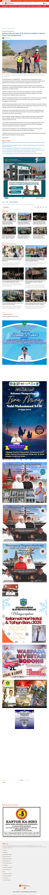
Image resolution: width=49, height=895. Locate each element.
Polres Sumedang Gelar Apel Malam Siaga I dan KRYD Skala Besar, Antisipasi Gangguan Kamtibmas (23, 150)
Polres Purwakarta (14, 202)
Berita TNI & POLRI (6, 31)
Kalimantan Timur (7, 861)
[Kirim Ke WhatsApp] (46, 207)
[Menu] (3, 3)
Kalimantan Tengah (7, 854)
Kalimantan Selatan (7, 858)
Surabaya (5, 865)
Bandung (5, 852)
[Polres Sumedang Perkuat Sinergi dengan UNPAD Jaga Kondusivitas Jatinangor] (24, 230)
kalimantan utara (7, 869)
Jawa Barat (5, 878)
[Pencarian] (46, 3)
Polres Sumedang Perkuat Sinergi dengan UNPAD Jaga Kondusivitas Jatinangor (19, 151)
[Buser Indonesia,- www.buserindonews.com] (9, 3)
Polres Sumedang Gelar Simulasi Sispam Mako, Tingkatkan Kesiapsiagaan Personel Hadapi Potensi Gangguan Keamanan (23, 146)
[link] (24, 178)
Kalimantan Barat (7, 856)
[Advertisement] (24, 18)
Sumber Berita (31, 204)
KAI (3, 202)
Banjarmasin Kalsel (7, 873)
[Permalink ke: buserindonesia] (3, 37)
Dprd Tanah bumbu (7, 863)
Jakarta (5, 850)
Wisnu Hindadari (6, 880)
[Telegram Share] (43, 207)
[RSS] (25, 888)
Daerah (12, 31)
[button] (42, 174)
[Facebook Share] (36, 207)
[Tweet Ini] (38, 207)
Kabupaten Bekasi (7, 875)
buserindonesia (7, 37)
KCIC (7, 202)
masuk (8, 316)
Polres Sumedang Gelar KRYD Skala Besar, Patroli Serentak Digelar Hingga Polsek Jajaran (21, 148)
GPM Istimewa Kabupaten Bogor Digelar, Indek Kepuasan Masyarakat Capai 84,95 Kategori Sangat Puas (23, 143)
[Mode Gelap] (44, 3)
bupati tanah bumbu (7, 867)
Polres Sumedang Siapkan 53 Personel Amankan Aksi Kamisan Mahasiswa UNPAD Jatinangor (22, 153)
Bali (4, 871)
